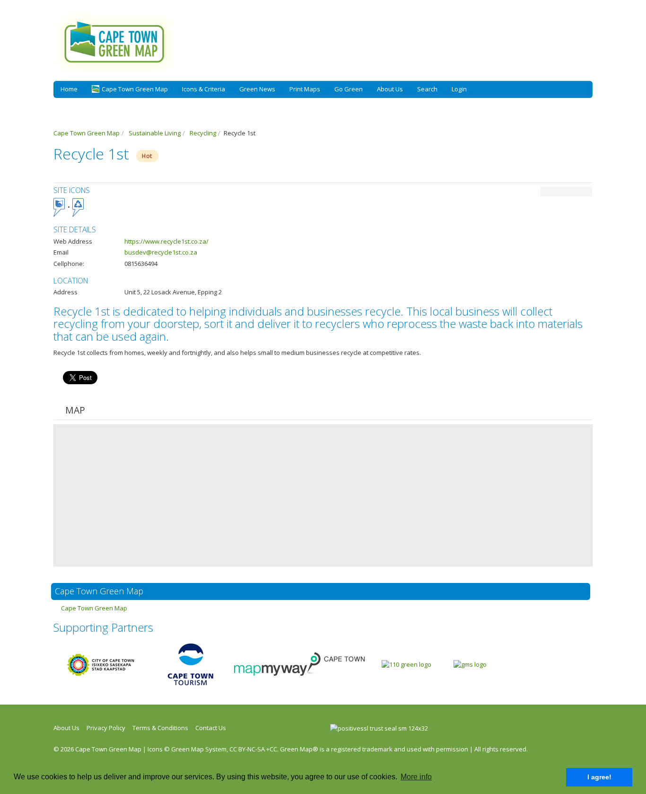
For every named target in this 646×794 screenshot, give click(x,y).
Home (69, 89)
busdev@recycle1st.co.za (160, 252)
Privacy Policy (106, 727)
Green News (257, 89)
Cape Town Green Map (94, 608)
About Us (390, 89)
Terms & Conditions (160, 727)
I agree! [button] (599, 777)
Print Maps (304, 89)
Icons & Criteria (203, 89)
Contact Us (210, 727)
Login (459, 89)
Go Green (348, 89)
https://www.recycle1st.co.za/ (166, 241)
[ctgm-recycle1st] (566, 191)
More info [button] (416, 777)
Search (427, 89)
